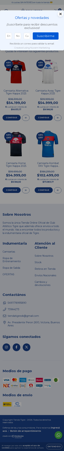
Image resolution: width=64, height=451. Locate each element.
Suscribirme (45, 36)
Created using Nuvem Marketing (32, 47)
